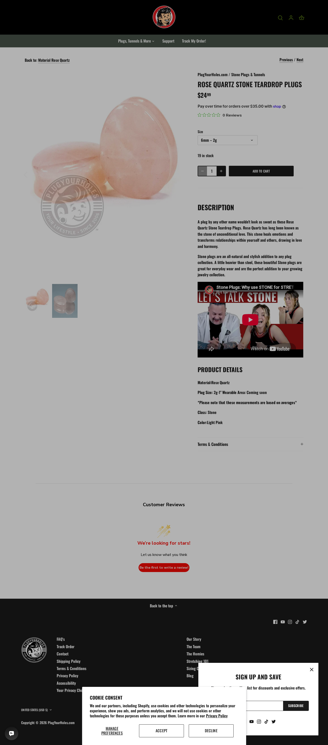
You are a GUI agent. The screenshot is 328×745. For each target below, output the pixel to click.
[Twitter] (274, 721)
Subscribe (296, 705)
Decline (211, 730)
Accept (161, 730)
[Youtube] (251, 721)
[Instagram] (259, 721)
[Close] (311, 669)
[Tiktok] (266, 721)
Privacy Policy (217, 716)
